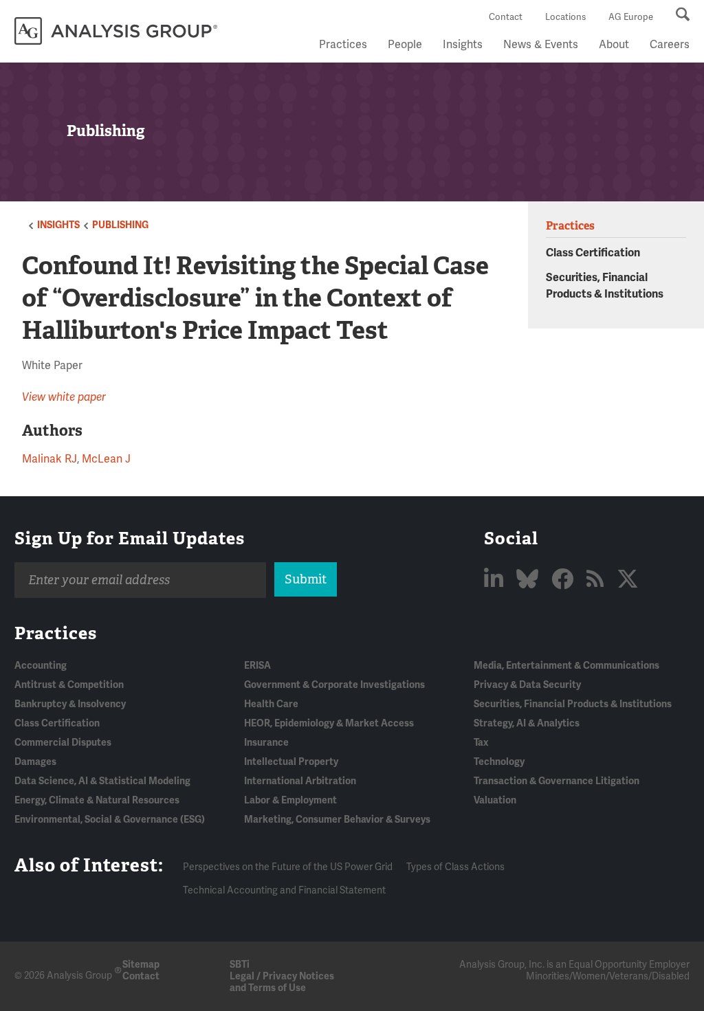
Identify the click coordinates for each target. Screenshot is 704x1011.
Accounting (40, 665)
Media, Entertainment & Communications (566, 665)
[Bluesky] (529, 579)
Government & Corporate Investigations (334, 685)
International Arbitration (300, 781)
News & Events (540, 45)
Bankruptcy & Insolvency (70, 704)
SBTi (240, 964)
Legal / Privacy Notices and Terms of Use (282, 982)
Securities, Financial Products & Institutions (573, 704)
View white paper (64, 397)
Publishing (120, 225)
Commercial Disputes (62, 742)
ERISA (257, 665)
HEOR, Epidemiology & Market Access (329, 723)
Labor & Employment (290, 800)
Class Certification (593, 253)
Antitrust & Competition (69, 685)
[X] (628, 579)
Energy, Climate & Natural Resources (96, 800)
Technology (499, 762)
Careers (670, 45)
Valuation (495, 800)
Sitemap (141, 964)
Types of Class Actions (455, 867)
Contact (505, 17)
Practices (343, 45)
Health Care (271, 704)
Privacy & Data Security (527, 685)
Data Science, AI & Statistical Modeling (102, 781)
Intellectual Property (291, 762)
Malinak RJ (49, 459)
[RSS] (597, 579)
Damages (35, 762)
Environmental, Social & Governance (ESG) (109, 819)
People (405, 45)
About (614, 45)
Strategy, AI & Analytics (527, 723)
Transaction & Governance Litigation (556, 781)
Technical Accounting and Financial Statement (284, 890)
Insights (463, 45)
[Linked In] (496, 579)
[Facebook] (564, 579)
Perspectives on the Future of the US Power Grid (288, 867)
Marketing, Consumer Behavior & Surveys (337, 819)
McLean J (106, 459)
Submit (306, 579)
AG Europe (630, 17)
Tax (481, 742)
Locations (565, 17)
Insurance (266, 742)
